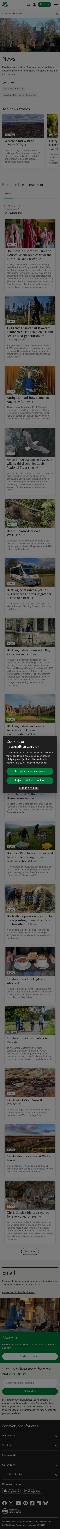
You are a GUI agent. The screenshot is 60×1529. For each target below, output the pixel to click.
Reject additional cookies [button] (30, 780)
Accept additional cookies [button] (30, 771)
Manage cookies (29, 787)
